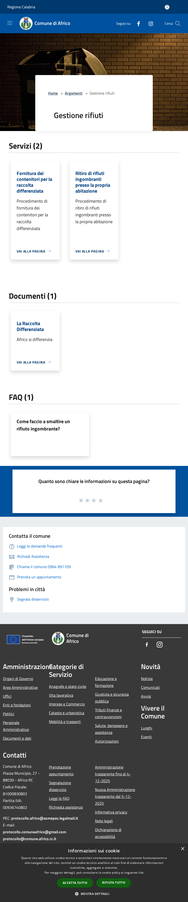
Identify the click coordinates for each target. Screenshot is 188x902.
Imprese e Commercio (67, 704)
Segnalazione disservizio (60, 786)
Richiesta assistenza (66, 807)
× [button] (182, 849)
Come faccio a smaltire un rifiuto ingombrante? (43, 425)
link (141, 872)
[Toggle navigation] (10, 23)
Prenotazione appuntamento (61, 770)
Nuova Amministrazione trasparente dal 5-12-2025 (115, 796)
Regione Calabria (21, 7)
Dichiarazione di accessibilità (108, 833)
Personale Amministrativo (16, 726)
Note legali (104, 821)
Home (53, 93)
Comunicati (150, 687)
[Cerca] (178, 23)
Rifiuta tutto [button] (113, 882)
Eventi (146, 737)
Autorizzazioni (107, 741)
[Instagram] (149, 23)
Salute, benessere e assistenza (111, 729)
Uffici (7, 696)
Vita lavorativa (61, 695)
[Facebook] (136, 23)
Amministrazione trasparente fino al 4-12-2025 (113, 774)
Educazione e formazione (106, 682)
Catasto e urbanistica (66, 713)
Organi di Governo (18, 679)
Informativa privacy (111, 812)
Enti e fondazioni (17, 705)
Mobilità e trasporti (65, 722)
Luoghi (146, 728)
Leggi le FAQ (59, 798)
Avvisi (146, 696)
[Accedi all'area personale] (167, 7)
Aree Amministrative (20, 687)
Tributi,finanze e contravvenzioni (108, 713)
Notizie (147, 679)
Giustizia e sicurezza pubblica (112, 697)
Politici (8, 714)
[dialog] (94, 873)
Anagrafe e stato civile (67, 686)
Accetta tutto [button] (75, 883)
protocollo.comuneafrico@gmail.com (34, 832)
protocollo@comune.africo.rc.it (29, 839)
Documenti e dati (17, 738)
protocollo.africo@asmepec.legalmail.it (44, 818)
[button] (94, 893)
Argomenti (73, 93)
